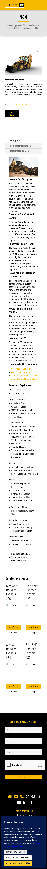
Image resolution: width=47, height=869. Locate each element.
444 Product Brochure (21, 369)
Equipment (18, 25)
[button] (37, 51)
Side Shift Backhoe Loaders (21, 28)
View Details (13, 627)
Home (9, 25)
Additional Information (20, 146)
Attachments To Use (19, 151)
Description (14, 141)
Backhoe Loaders (31, 25)
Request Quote (12, 113)
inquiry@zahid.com (24, 811)
